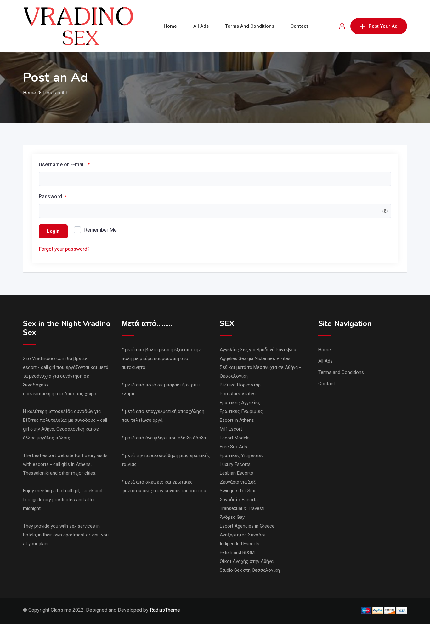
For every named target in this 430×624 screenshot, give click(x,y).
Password (53, 196)
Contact (299, 26)
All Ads (201, 26)
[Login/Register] (342, 26)
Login (53, 231)
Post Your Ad (383, 26)
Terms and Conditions (249, 26)
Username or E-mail (64, 165)
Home (170, 26)
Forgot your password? (64, 249)
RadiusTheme (165, 610)
